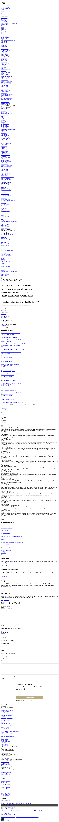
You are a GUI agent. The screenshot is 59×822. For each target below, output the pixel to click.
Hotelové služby (4, 21)
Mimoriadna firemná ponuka (7, 94)
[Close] (1, 631)
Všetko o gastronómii (5, 68)
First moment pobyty (5, 43)
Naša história (3, 20)
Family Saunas (4, 60)
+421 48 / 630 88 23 (5, 782)
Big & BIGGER (9, 805)
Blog (2, 25)
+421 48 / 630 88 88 (5, 776)
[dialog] (2, 819)
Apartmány (3, 32)
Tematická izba (4, 38)
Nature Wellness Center (6, 56)
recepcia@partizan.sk (5, 793)
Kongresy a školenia (5, 90)
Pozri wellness (4, 576)
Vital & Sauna (4, 59)
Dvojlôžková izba (5, 34)
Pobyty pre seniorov (5, 50)
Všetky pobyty (4, 42)
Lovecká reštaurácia (5, 72)
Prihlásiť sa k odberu (29, 697)
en (1, 13)
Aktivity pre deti (4, 86)
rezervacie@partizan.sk (6, 772)
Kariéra (2, 27)
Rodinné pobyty (4, 45)
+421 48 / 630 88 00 (5, 774)
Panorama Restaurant (5, 69)
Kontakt (2, 28)
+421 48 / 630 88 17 (5, 800)
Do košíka (3, 633)
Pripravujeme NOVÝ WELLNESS (9, 23)
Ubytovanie (3, 549)
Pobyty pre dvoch (5, 47)
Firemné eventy (4, 91)
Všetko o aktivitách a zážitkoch (8, 78)
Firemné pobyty (4, 51)
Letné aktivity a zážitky (6, 82)
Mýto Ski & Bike (4, 80)
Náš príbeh (3, 19)
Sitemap (20, 803)
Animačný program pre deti (7, 81)
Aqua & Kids (4, 58)
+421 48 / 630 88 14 (5, 794)
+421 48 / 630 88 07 (5, 788)
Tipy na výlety (4, 87)
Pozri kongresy (4, 588)
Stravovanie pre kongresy (6, 98)
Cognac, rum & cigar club (6, 76)
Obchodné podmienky (6, 803)
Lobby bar (3, 73)
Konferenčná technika (6, 99)
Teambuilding (4, 93)
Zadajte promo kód (18, 676)
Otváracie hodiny (4, 24)
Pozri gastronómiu (5, 600)
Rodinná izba (4, 36)
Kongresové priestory (5, 95)
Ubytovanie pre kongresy (6, 96)
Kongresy (3, 551)
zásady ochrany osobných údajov (25, 700)
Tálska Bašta (3, 71)
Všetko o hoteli (4, 18)
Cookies (16, 803)
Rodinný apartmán (5, 37)
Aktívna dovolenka (5, 54)
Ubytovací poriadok (27, 803)
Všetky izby (3, 31)
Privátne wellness (4, 63)
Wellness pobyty (4, 46)
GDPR (12, 803)
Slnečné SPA (4, 62)
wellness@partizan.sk (5, 787)
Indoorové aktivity (5, 85)
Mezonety (3, 33)
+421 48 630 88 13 (5, 226)
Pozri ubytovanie (4, 565)
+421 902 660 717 (5, 773)
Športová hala (4, 65)
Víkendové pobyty (5, 49)
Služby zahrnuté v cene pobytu (8, 40)
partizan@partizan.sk (5, 103)
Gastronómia (3, 553)
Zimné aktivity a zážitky (6, 84)
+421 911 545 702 (5, 102)
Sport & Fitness (4, 64)
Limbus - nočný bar (5, 74)
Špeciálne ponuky (5, 52)
